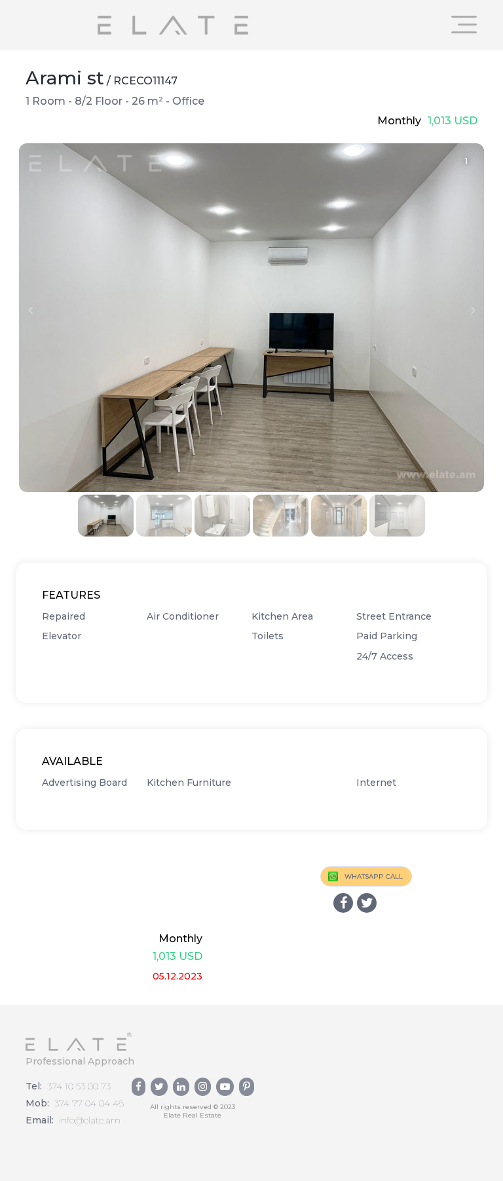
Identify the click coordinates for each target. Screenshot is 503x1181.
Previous (30, 310)
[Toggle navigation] (464, 24)
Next (472, 310)
